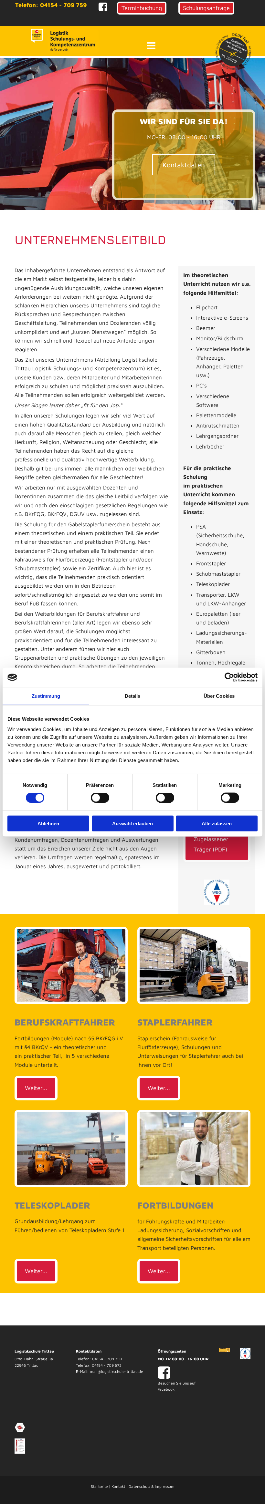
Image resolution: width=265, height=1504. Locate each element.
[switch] (100, 798)
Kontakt (118, 1486)
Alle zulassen (217, 823)
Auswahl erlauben (132, 823)
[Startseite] (37, 36)
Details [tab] (133, 696)
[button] (141, 8)
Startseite (99, 1486)
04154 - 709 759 (107, 1358)
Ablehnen (48, 823)
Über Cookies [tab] (219, 696)
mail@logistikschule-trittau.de (116, 1371)
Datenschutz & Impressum (152, 1486)
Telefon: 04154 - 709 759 (51, 5)
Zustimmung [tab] (46, 696)
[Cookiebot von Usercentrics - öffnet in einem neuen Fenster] (229, 677)
